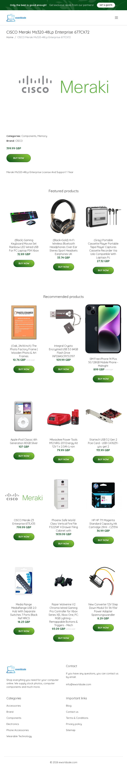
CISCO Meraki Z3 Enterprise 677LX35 (23, 521)
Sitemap (70, 730)
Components (28, 136)
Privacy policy (74, 724)
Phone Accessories (17, 730)
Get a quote (106, 5)
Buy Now (18, 158)
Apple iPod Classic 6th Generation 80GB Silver (24, 441)
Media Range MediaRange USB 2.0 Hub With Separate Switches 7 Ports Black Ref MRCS (23, 611)
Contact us (72, 711)
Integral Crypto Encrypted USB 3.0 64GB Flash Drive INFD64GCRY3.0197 (63, 351)
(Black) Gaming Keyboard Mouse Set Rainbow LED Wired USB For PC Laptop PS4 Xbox (24, 245)
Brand (9, 711)
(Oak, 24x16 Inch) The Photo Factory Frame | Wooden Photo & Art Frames (24, 351)
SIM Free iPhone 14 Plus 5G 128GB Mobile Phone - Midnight (103, 362)
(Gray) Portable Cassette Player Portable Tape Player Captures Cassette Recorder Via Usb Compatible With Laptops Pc (103, 248)
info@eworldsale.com (78, 684)
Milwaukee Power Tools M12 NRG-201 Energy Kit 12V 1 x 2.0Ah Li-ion (63, 443)
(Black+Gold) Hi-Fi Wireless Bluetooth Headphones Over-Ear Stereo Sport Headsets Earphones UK (64, 247)
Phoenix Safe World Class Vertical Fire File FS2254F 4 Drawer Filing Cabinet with (63, 525)
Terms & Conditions (77, 717)
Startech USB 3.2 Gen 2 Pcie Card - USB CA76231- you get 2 (103, 443)
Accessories (13, 705)
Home (9, 37)
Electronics (12, 724)
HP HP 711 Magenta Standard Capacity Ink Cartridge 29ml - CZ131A (103, 523)
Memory (42, 136)
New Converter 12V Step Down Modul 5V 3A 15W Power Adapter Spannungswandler (103, 609)
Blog (68, 705)
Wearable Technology (19, 736)
